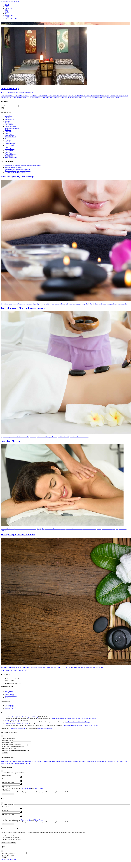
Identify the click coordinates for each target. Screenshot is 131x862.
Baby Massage (9, 119)
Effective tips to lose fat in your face (15, 172)
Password (5, 779)
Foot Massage (9, 124)
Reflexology (8, 142)
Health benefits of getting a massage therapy (18, 171)
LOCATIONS (9, 8)
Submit (5, 752)
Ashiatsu (7, 118)
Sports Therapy (9, 145)
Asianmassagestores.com (17, 728)
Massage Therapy (10, 135)
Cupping (7, 121)
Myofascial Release (10, 137)
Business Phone (7, 748)
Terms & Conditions (10, 707)
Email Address (6, 775)
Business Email (7, 750)
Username (5, 853)
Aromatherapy (9, 116)
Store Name (6, 744)
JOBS (6, 10)
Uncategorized (9, 156)
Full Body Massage (10, 126)
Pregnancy (8, 140)
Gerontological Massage (12, 128)
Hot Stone (8, 130)
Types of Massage (10, 154)
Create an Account (8, 794)
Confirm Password (8, 782)
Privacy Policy (38, 788)
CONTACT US (9, 15)
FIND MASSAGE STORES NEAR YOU (14, 670)
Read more (74, 718)
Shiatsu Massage (10, 143)
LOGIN (7, 17)
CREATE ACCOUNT (12, 18)
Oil (6, 138)
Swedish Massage (10, 149)
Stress (6, 147)
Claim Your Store (9, 705)
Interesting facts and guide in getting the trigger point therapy (23, 165)
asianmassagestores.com (44, 728)
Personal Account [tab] (43, 761)
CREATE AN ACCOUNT (8, 842)
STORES (7, 6)
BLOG (7, 12)
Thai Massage (9, 150)
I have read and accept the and (23, 788)
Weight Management (11, 157)
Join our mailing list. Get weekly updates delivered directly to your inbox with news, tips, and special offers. (37, 792)
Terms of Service (26, 788)
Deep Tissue (8, 123)
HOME (7, 5)
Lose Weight (8, 131)
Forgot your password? (9, 859)
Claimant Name (7, 740)
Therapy (7, 152)
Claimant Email (7, 742)
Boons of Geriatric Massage (13, 167)
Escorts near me (9, 708)
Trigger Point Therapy (11, 696)
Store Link (5, 746)
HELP (7, 13)
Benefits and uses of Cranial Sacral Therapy (18, 169)
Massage (7, 133)
